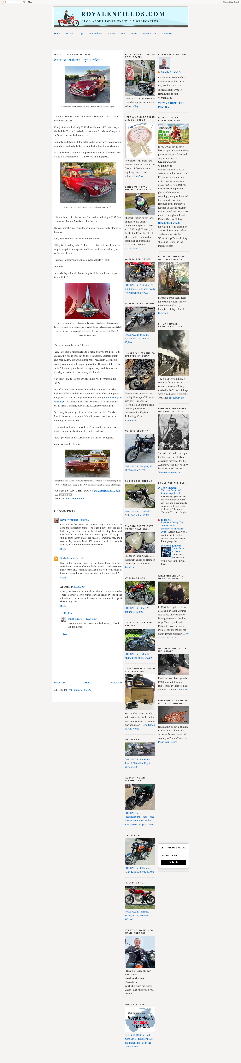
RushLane (130, 567)
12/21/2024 (85, 519)
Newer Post (59, 682)
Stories (111, 33)
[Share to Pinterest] (70, 494)
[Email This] (60, 494)
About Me (167, 33)
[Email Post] (56, 494)
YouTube (183, 689)
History (69, 33)
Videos (134, 33)
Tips (81, 33)
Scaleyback (66, 558)
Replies (68, 613)
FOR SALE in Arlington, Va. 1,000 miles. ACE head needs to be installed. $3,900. (140, 288)
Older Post (116, 682)
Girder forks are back (178, 550)
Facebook (163, 313)
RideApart (139, 176)
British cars (75, 498)
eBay (135, 106)
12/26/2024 (79, 586)
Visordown (130, 420)
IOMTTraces (131, 248)
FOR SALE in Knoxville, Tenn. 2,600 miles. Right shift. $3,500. (137, 763)
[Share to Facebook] (68, 494)
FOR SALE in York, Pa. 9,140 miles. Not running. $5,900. (138, 338)
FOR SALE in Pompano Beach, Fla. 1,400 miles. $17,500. (137, 915)
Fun (123, 33)
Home (57, 33)
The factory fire (176, 397)
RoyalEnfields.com (120, 13)
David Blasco (75, 618)
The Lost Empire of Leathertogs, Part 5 (170, 492)
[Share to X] (65, 494)
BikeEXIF (166, 520)
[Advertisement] (120, 43)
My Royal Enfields (171, 545)
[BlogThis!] (63, 494)
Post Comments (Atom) (79, 689)
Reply (63, 549)
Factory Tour (149, 33)
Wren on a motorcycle (169, 472)
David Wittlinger (69, 520)
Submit (173, 862)
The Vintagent (169, 487)
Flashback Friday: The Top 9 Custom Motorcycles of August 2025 (172, 527)
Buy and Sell (95, 33)
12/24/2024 (78, 558)
